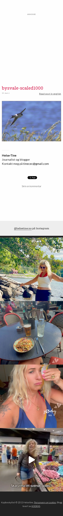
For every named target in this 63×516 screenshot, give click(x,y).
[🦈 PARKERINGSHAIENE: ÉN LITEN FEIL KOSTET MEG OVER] (31, 396)
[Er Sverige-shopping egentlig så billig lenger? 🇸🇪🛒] (31, 459)
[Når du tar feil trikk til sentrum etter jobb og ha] (31, 333)
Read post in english (50, 93)
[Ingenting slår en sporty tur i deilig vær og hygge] (31, 269)
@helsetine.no (23, 228)
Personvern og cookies (45, 502)
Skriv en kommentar (31, 186)
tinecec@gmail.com (36, 163)
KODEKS (36, 506)
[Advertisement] (31, 47)
